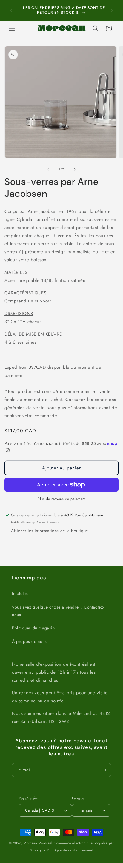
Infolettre (20, 593)
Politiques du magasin (33, 628)
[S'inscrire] (104, 770)
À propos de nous (29, 641)
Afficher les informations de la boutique (49, 531)
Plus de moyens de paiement (61, 499)
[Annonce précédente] (11, 10)
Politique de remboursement (70, 850)
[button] (12, 28)
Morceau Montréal (39, 843)
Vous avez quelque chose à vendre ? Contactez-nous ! (58, 611)
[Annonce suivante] (112, 10)
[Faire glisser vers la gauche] (48, 169)
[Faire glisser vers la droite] (74, 169)
